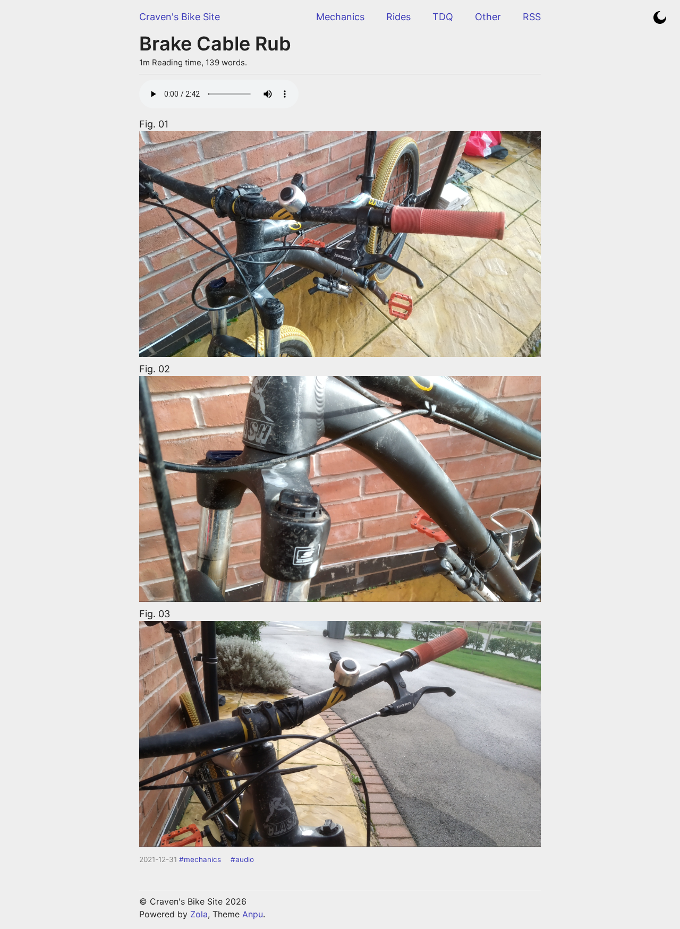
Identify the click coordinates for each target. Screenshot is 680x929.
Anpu (252, 914)
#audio (242, 859)
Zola (199, 914)
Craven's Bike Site (179, 16)
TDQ (442, 16)
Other (488, 16)
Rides (398, 16)
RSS (532, 16)
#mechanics (200, 859)
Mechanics (340, 16)
